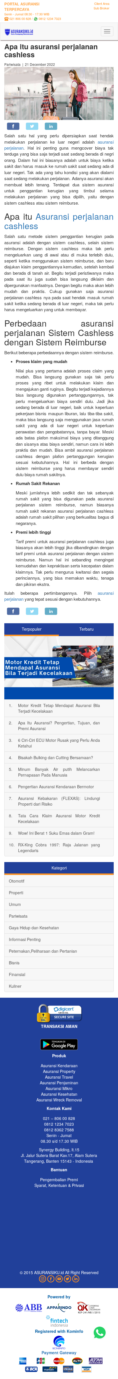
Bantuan (59, 1169)
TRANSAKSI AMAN (59, 1026)
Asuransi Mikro (59, 1088)
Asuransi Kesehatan (59, 1094)
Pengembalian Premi (59, 1179)
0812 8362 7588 (59, 1129)
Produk (59, 1055)
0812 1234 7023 (50, 18)
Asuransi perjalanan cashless (59, 221)
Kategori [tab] (59, 868)
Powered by (59, 1296)
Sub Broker (101, 8)
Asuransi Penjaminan (59, 1082)
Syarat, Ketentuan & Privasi (59, 1185)
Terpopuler (32, 629)
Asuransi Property (59, 1071)
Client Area (101, 3)
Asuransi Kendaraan (59, 1065)
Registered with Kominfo (59, 1331)
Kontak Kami (59, 1108)
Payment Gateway (59, 1352)
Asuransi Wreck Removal (59, 1100)
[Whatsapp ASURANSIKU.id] (99, 1332)
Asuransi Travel (59, 1077)
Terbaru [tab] (86, 629)
